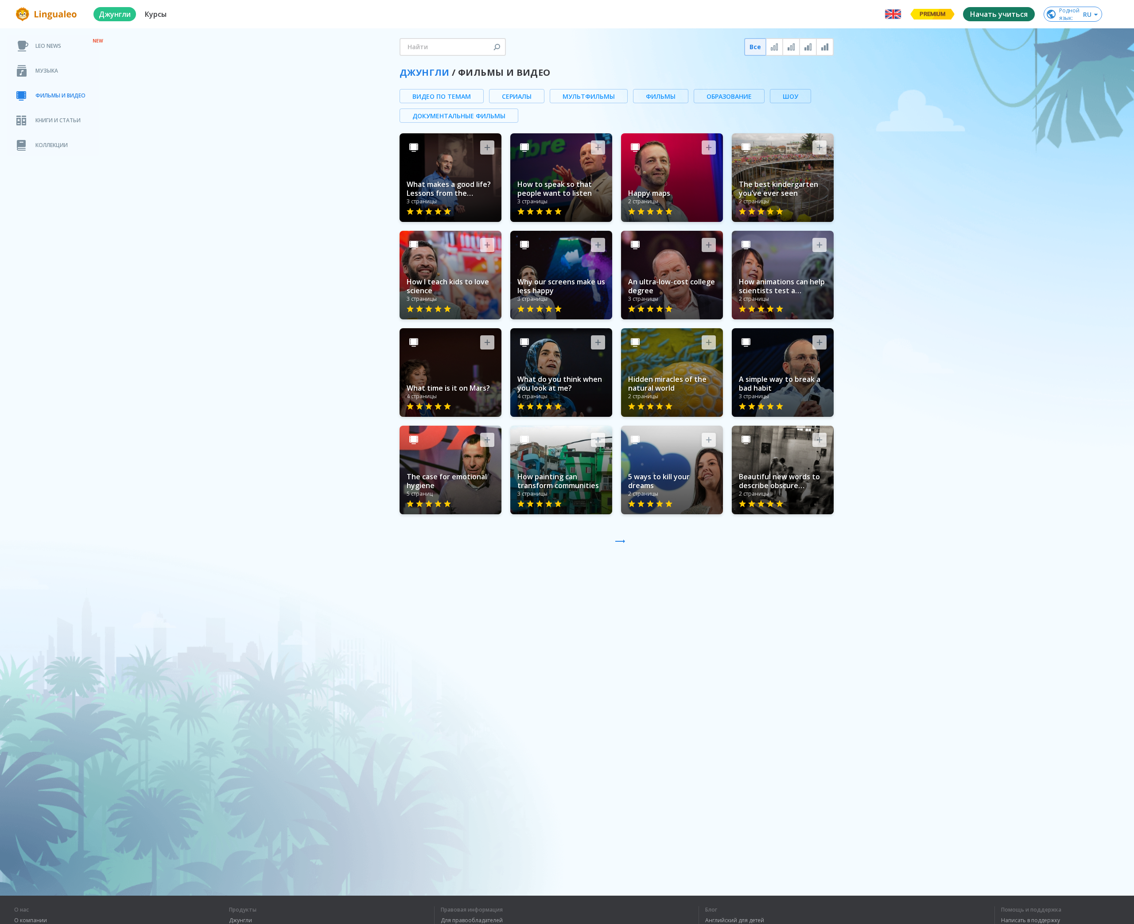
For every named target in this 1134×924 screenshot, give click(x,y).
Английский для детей (734, 920)
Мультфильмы (589, 96)
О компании (30, 920)
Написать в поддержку (1030, 920)
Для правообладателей (472, 920)
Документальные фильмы (458, 116)
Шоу (790, 96)
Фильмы (661, 96)
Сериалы (517, 96)
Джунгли (425, 72)
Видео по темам (441, 96)
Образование (729, 96)
